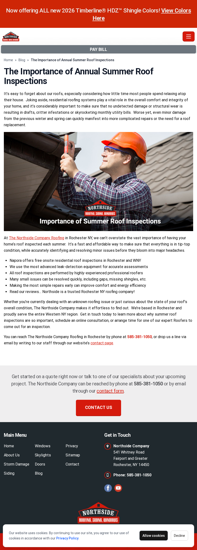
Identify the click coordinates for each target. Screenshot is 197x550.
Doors (40, 464)
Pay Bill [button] (98, 49)
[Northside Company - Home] (91, 36)
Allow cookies (153, 536)
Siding (9, 473)
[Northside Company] (98, 511)
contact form (110, 391)
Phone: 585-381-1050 (132, 475)
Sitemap (73, 455)
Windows (42, 446)
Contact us (98, 407)
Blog (21, 60)
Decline (179, 536)
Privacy (72, 446)
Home (8, 60)
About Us (12, 455)
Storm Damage (16, 464)
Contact (72, 464)
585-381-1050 (148, 384)
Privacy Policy (67, 538)
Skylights (43, 455)
